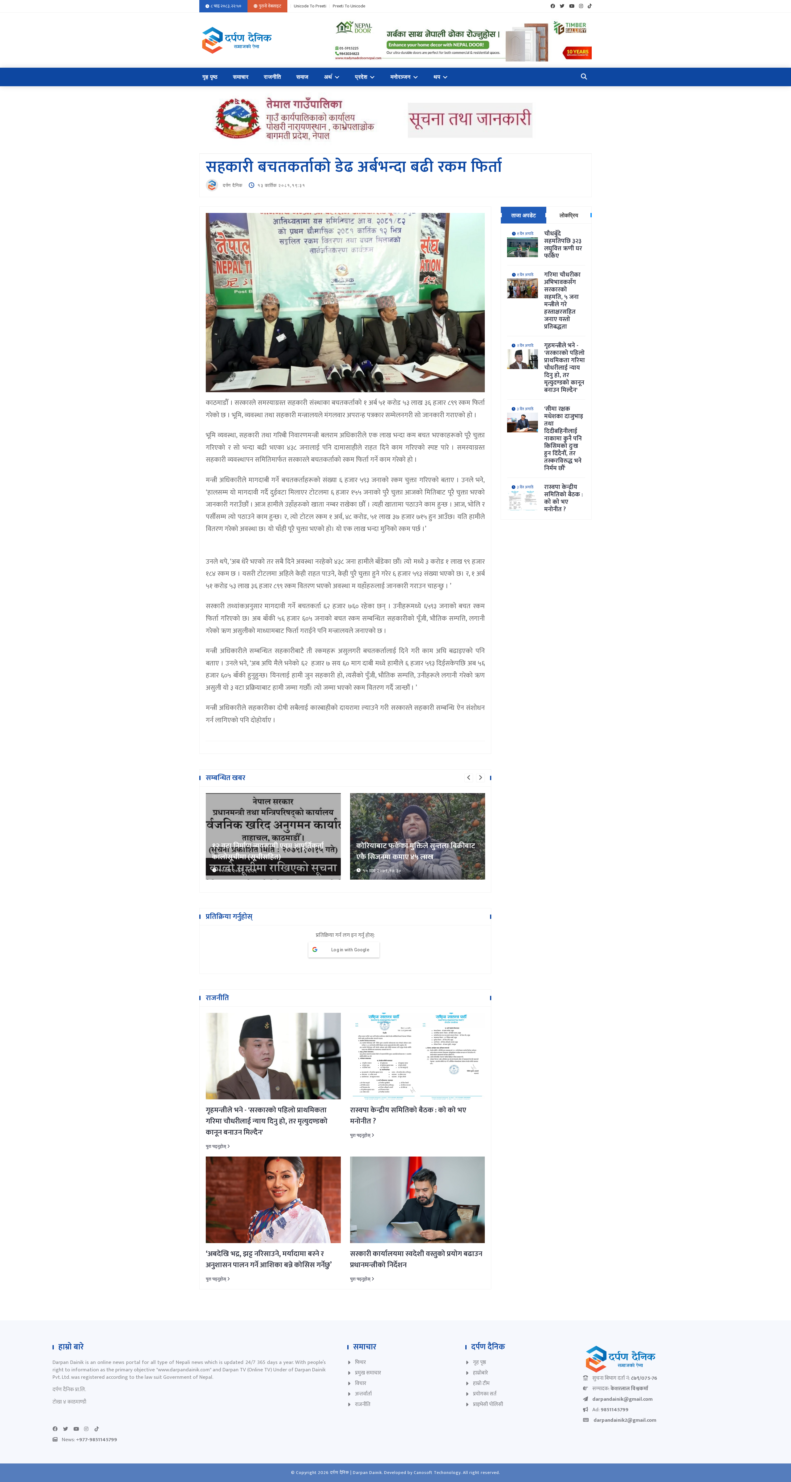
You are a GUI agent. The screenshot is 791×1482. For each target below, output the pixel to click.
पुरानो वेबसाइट (270, 6)
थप (437, 77)
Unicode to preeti (310, 6)
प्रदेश (361, 77)
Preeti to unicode (349, 6)
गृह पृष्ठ (210, 77)
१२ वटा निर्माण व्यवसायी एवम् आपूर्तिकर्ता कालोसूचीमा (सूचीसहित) (268, 851)
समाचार (240, 77)
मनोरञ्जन (401, 77)
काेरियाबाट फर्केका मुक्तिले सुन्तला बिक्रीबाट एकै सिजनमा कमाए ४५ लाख (415, 851)
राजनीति (272, 77)
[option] (273, 836)
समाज (302, 77)
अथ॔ (328, 77)
